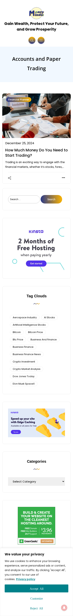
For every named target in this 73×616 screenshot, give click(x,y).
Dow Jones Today (23, 376)
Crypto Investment (24, 361)
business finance (23, 347)
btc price (18, 339)
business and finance (44, 339)
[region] (36, 582)
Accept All (36, 588)
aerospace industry (25, 317)
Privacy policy (25, 579)
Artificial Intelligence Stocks (29, 325)
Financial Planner (18, 99)
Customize (36, 598)
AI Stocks (49, 317)
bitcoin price (35, 332)
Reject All (36, 608)
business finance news (27, 354)
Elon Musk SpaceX (24, 383)
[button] (64, 608)
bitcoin (17, 332)
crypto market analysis (26, 369)
